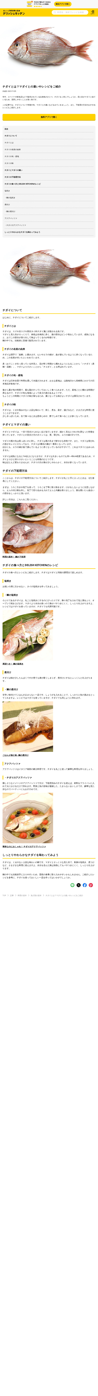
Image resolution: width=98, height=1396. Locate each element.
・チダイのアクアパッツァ (15, 225)
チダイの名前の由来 (13, 149)
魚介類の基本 (36, 895)
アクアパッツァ (11, 218)
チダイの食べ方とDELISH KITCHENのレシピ (23, 184)
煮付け (7, 204)
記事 (12, 895)
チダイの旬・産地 (12, 156)
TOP (4, 895)
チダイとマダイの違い (13, 170)
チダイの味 (9, 163)
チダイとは (9, 142)
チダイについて (11, 135)
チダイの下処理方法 (13, 177)
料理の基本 (22, 895)
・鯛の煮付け (10, 211)
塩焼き (7, 190)
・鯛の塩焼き (10, 197)
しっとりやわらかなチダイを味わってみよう (22, 232)
